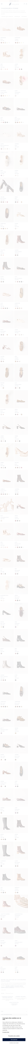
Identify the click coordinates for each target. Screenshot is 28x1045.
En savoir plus (6, 1032)
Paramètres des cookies (14, 1036)
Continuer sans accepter (14, 1042)
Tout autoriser (14, 1039)
